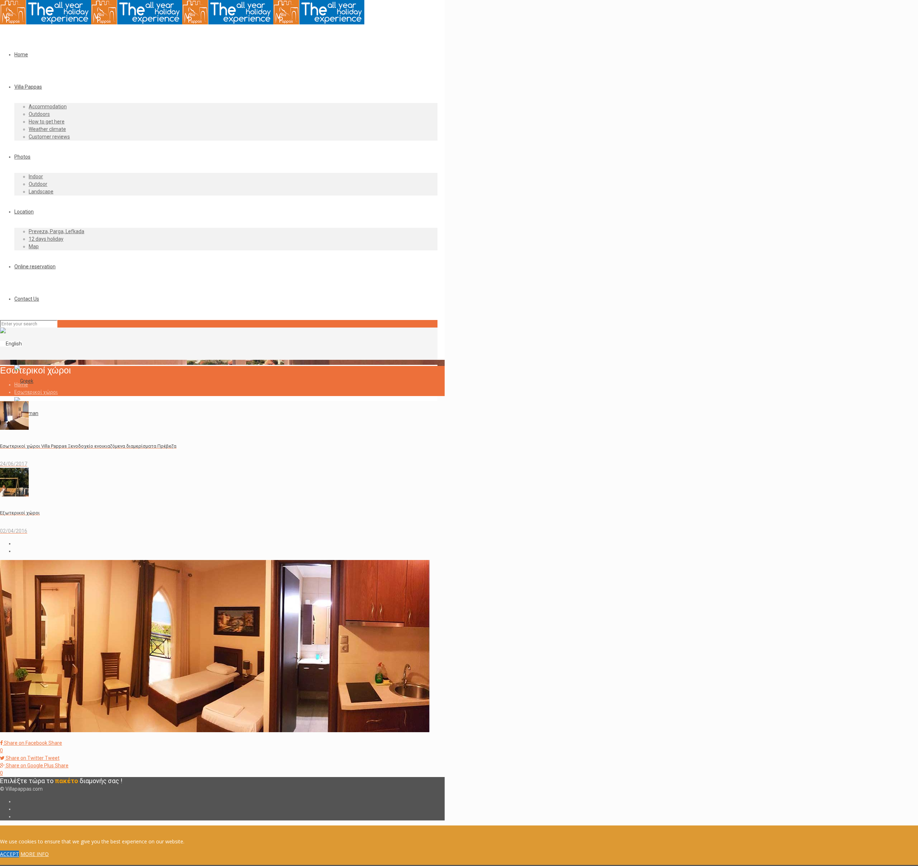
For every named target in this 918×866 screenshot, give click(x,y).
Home (21, 384)
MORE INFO (34, 854)
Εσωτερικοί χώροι (36, 392)
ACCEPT (9, 854)
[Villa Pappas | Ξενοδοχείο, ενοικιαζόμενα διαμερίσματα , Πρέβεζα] (182, 22)
